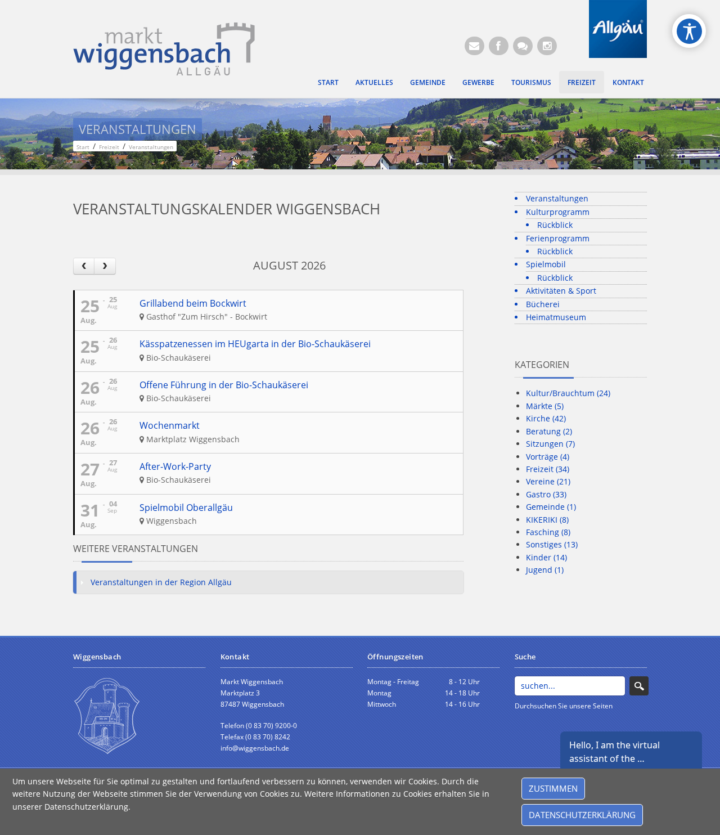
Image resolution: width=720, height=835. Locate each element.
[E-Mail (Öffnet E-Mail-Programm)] (474, 46)
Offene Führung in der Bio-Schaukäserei (224, 385)
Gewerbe (478, 82)
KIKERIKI (547, 519)
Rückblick (555, 224)
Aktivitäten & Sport (561, 290)
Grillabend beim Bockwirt (193, 303)
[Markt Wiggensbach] (164, 48)
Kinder (546, 557)
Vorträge (547, 456)
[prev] (83, 266)
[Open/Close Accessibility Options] (689, 31)
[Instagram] (547, 46)
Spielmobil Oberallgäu (186, 507)
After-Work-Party (175, 466)
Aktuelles (374, 82)
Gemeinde (428, 82)
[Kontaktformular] (523, 46)
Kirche (546, 418)
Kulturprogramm (558, 211)
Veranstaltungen (557, 198)
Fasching (548, 532)
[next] (104, 266)
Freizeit (582, 82)
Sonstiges (552, 544)
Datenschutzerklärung (582, 814)
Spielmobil (546, 264)
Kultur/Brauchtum (568, 393)
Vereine (548, 481)
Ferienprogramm (558, 238)
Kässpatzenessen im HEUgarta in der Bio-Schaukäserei (255, 344)
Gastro (546, 494)
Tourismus (531, 82)
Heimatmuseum (556, 317)
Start (328, 82)
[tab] (268, 582)
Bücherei (543, 304)
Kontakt (628, 82)
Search (639, 685)
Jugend (545, 569)
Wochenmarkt (170, 425)
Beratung (549, 431)
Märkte (545, 406)
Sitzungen (550, 443)
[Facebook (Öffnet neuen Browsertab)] (498, 46)
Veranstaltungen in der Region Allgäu (161, 582)
